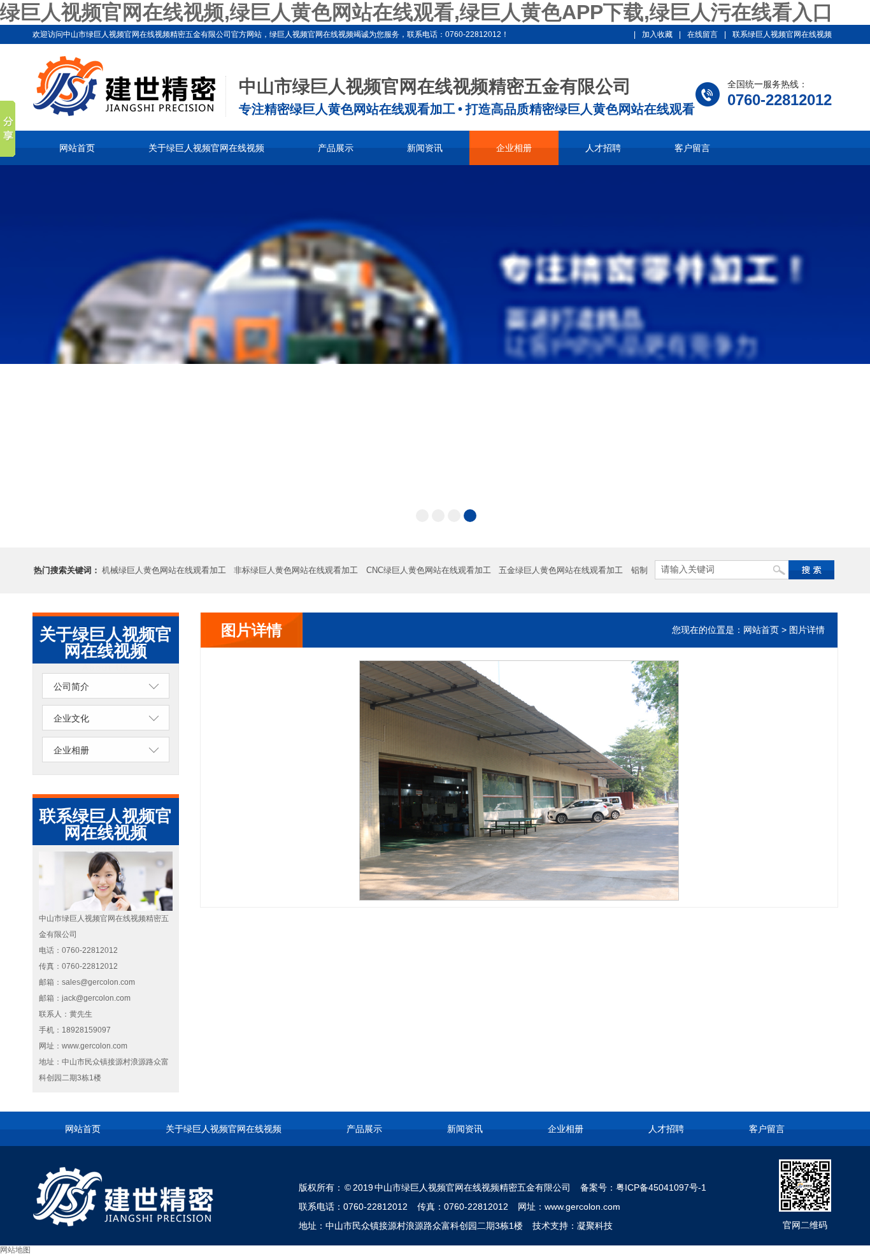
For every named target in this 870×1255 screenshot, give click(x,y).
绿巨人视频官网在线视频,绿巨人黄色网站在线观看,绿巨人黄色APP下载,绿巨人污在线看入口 (416, 12)
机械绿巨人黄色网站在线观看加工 (164, 570)
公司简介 (71, 686)
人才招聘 (603, 148)
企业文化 (71, 718)
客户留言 (692, 148)
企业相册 (514, 148)
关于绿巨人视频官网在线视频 (206, 148)
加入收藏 (657, 34)
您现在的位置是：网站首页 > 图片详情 (748, 630)
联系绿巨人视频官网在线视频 (782, 34)
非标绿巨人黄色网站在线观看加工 (296, 570)
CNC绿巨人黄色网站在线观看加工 (428, 570)
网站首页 (77, 148)
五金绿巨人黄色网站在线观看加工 (561, 570)
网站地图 (15, 1249)
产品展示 (335, 148)
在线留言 (702, 34)
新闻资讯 (425, 148)
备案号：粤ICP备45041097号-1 (643, 1187)
